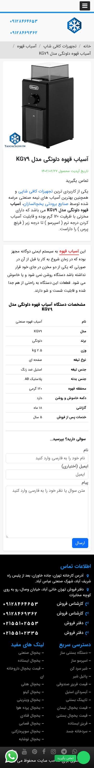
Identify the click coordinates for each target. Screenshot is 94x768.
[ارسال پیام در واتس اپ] (14, 756)
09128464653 (24, 21)
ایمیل (83, 466)
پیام (85, 482)
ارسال (80, 543)
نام (86, 450)
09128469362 (24, 33)
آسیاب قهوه (69, 251)
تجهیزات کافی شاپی (35, 191)
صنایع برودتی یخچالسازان (46, 204)
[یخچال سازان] (74, 25)
